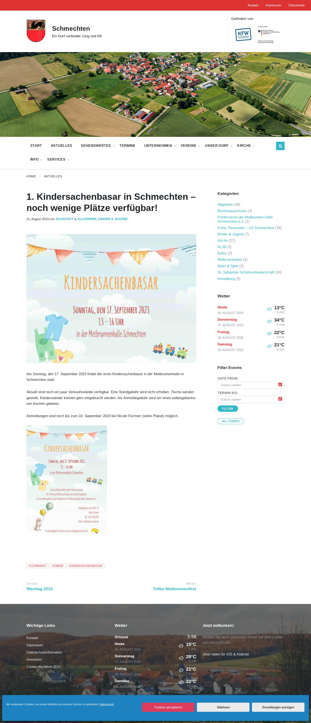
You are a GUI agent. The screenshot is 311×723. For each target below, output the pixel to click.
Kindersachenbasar (85, 566)
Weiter (191, 583)
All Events (230, 421)
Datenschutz (106, 704)
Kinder (57, 566)
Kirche (222, 241)
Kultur (222, 253)
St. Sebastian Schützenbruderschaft (245, 272)
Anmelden (34, 659)
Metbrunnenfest (229, 260)
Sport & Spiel (227, 266)
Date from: (228, 378)
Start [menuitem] (36, 145)
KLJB (221, 247)
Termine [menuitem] (127, 145)
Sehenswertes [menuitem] (96, 145)
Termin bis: (228, 393)
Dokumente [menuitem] (297, 5)
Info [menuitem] (34, 159)
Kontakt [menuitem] (253, 5)
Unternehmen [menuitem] (158, 145)
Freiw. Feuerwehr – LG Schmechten (245, 228)
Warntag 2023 (39, 589)
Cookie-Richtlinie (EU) (43, 667)
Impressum (34, 645)
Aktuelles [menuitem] (61, 145)
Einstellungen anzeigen (278, 707)
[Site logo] (36, 41)
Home (31, 176)
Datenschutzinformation (44, 652)
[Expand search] (280, 146)
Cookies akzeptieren (168, 707)
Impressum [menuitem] (273, 5)
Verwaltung (226, 279)
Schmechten (71, 28)
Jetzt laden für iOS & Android (226, 654)
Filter (227, 408)
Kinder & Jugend (113, 219)
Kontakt (32, 638)
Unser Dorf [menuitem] (216, 145)
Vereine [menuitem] (188, 145)
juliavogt (64, 219)
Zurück (31, 583)
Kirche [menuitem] (244, 145)
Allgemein (86, 219)
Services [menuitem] (56, 159)
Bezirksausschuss (232, 211)
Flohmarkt (38, 566)
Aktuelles (53, 176)
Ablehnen (223, 707)
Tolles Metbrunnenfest (174, 589)
